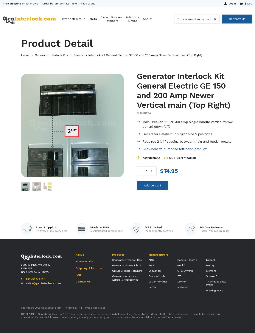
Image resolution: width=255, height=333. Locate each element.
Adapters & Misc (132, 19)
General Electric (187, 259)
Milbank (210, 259)
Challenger (155, 270)
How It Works (85, 261)
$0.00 (248, 3)
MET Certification (182, 158)
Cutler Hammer (158, 281)
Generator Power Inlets (126, 265)
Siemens (211, 270)
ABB (151, 259)
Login (232, 3)
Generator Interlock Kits (51, 55)
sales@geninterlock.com (43, 283)
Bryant (153, 265)
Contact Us (237, 19)
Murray (210, 265)
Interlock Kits (71, 19)
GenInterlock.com (51, 308)
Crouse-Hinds (157, 276)
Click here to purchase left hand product (174, 149)
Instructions (151, 158)
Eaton (152, 286)
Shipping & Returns (89, 268)
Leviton (181, 281)
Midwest (182, 286)
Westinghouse (214, 290)
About (147, 19)
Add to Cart (152, 185)
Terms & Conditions (94, 308)
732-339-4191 (35, 279)
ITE (179, 276)
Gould (181, 265)
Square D (211, 276)
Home (25, 55)
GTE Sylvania (185, 270)
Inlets (92, 19)
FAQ (78, 274)
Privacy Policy (72, 308)
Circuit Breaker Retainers (111, 19)
